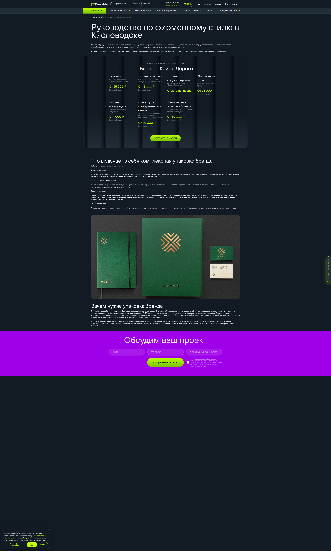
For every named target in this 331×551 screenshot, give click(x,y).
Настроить (43, 544)
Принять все (32, 544)
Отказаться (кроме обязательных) (15, 544)
